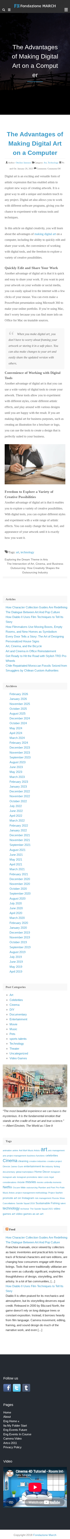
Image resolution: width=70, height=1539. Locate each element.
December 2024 (20, 718)
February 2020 (19, 922)
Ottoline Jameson (23, 162)
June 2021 (16, 854)
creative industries (37, 1161)
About (7, 1416)
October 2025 (18, 708)
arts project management (14, 1155)
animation (7, 1150)
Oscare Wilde (19, 1187)
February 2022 (19, 825)
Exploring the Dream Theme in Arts (26, 559)
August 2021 (17, 849)
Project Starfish (55, 1193)
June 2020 (16, 908)
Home (7, 1412)
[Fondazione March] (35, 7)
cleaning (23, 1161)
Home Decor (42, 1171)
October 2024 (18, 723)
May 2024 (16, 728)
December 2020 (20, 879)
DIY (12, 1009)
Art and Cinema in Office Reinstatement (31, 651)
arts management (56, 1150)
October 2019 (18, 942)
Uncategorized (19, 1053)
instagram (55, 1172)
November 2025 (20, 703)
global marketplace (25, 1172)
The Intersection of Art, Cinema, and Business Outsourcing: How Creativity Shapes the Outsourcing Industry (35, 568)
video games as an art (29, 1213)
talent (63, 1203)
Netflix (7, 1187)
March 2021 (17, 869)
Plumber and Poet (46, 1187)
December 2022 (20, 791)
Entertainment (18, 1019)
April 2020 (16, 913)
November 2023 (20, 752)
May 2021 (16, 859)
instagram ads (9, 1177)
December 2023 (20, 747)
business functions (36, 1155)
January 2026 (18, 698)
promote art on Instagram (18, 1197)
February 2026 (19, 694)
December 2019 (20, 932)
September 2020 (20, 893)
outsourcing (32, 1187)
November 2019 (20, 937)
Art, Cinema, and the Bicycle (24, 646)
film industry (47, 1166)
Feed (12, 1229)
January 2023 (18, 786)
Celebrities (16, 1000)
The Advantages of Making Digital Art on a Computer (35, 143)
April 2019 (16, 971)
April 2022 (16, 815)
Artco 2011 (10, 1443)
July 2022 (16, 806)
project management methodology (31, 1193)
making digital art (45, 234)
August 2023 (17, 762)
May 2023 (16, 771)
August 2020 (17, 898)
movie (21, 1182)
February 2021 (19, 874)
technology (27, 552)
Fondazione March (44, 1534)
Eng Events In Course (17, 1434)
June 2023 (16, 767)
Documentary (18, 1014)
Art (45, 162)
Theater (14, 1048)
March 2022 (17, 820)
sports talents (18, 1038)
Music (13, 1029)
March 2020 (17, 917)
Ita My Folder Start (15, 1425)
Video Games (18, 1058)
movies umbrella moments (49, 1182)
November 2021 (20, 840)
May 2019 (16, 966)
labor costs (43, 1177)
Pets (12, 1034)
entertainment (32, 1166)
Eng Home (10, 1421)
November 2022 (20, 796)
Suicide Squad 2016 (25, 1203)
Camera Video (12, 1438)
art (17, 552)
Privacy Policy (12, 1447)
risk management (43, 1198)
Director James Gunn (13, 1166)
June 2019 (16, 961)
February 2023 (19, 781)
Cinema (14, 1004)
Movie (13, 1024)
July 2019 (16, 956)
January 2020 (18, 927)
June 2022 (16, 810)
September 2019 (20, 947)
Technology (53, 162)
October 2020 (18, 888)
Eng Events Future (15, 1429)
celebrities (52, 1155)
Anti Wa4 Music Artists (29, 1150)
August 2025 (17, 713)
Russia (55, 1198)
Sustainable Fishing (48, 1203)
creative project (54, 1161)
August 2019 (17, 952)
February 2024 (19, 742)
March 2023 (17, 776)
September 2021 (20, 844)
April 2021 (16, 864)
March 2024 (17, 737)
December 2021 (20, 835)
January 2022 (18, 830)
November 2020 (20, 883)
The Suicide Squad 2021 (41, 1209)
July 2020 (16, 903)
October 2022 (18, 801)
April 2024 (16, 733)
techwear (24, 1209)
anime (15, 1150)
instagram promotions (27, 1177)
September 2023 (20, 757)
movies (30, 1182)
